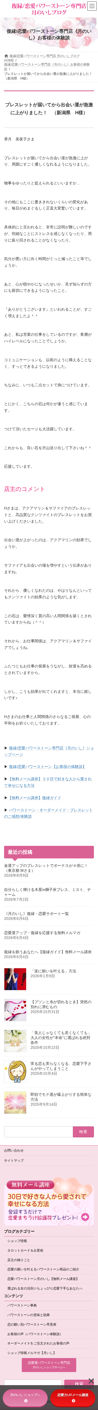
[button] (49, 1365)
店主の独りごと (18, 1260)
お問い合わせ (14, 1150)
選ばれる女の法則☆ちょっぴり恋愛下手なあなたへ (44, 1288)
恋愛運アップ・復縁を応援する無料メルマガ (42, 933)
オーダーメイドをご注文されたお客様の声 (38, 1343)
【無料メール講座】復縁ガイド (34, 798)
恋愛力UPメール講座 (72, 1395)
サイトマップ (14, 1160)
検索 (79, 1384)
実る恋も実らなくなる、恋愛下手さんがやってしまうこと (60, 1066)
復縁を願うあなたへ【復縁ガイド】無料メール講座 (48, 952)
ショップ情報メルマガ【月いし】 (31, 1353)
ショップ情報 (17, 1241)
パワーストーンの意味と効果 (28, 1315)
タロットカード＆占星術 (25, 1250)
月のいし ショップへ (25, 1395)
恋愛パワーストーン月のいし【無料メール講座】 (43, 1279)
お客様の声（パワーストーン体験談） (35, 1334)
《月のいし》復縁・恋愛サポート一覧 (36, 913)
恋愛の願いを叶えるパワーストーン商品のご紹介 (43, 1269)
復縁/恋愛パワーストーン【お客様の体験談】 (47, 766)
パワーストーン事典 (22, 1305)
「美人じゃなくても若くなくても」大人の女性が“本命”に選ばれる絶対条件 (60, 1038)
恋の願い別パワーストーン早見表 (31, 1324)
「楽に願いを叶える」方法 (53, 971)
